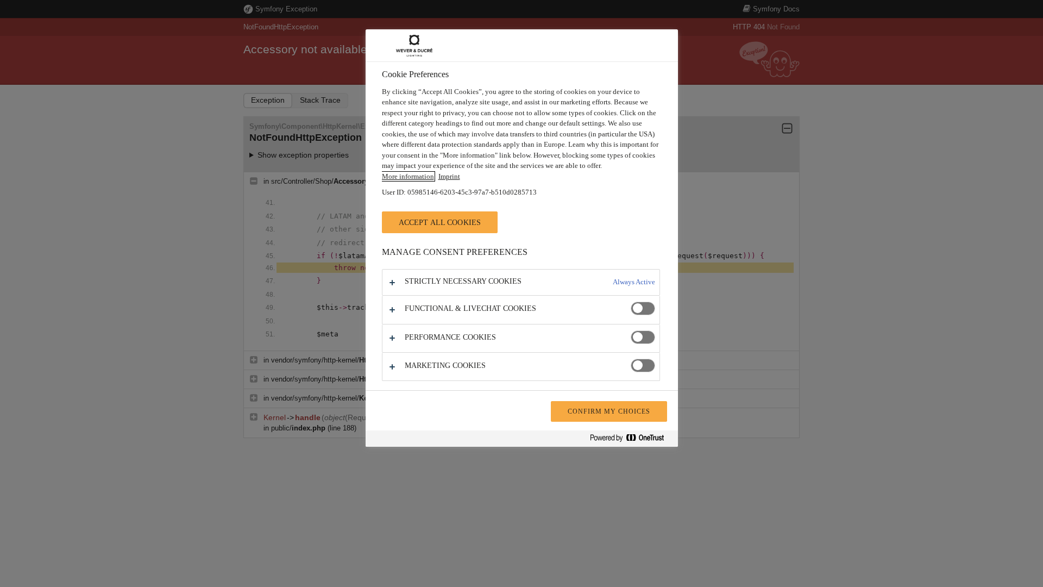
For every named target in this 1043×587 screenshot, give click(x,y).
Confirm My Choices (609, 411)
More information (408, 176)
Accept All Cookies (440, 222)
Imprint (449, 176)
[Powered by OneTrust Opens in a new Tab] (631, 440)
